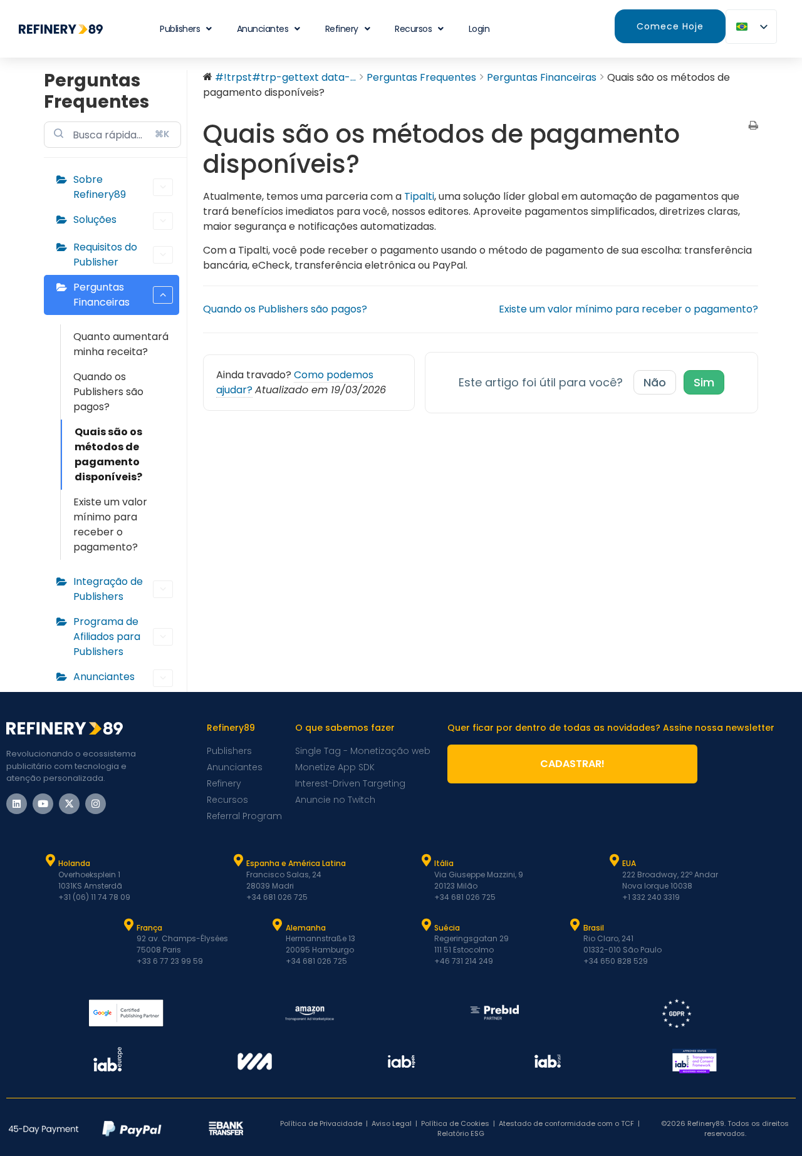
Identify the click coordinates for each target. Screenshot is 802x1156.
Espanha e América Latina (296, 863)
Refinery (341, 29)
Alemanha (306, 927)
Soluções (95, 219)
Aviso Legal (392, 1123)
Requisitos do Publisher (105, 254)
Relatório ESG (460, 1133)
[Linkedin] (16, 803)
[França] (128, 925)
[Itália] (426, 860)
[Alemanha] (277, 925)
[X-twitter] (69, 803)
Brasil (593, 927)
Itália (444, 863)
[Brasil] (575, 925)
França (149, 927)
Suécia (447, 927)
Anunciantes (263, 29)
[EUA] (614, 860)
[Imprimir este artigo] (753, 126)
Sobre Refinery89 (99, 187)
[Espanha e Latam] (238, 860)
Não (654, 382)
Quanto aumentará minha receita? (121, 344)
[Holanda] (50, 860)
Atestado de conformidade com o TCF (566, 1123)
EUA (629, 863)
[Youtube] (43, 803)
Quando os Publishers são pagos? (108, 391)
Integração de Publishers (108, 589)
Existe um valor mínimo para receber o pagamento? (110, 524)
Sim (704, 382)
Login (479, 29)
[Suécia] (426, 925)
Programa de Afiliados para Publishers (106, 636)
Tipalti (419, 196)
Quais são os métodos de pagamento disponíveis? (108, 454)
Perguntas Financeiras (101, 294)
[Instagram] (95, 803)
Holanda (74, 863)
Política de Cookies (455, 1123)
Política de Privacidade (321, 1123)
